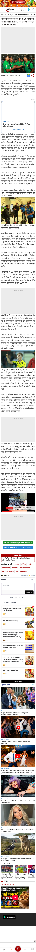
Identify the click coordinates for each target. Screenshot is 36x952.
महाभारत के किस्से (25, 568)
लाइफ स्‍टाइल (6, 568)
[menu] (3, 10)
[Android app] (9, 917)
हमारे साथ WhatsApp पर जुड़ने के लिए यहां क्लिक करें (18, 543)
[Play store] (29, 9)
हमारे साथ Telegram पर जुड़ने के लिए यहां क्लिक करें (18, 547)
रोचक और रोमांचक (21, 571)
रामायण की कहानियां (8, 571)
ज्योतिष (30, 564)
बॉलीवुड (10, 14)
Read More (9, 508)
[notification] (33, 9)
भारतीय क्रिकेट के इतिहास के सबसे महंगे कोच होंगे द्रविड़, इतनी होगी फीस (16, 559)
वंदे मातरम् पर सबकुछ (22, 14)
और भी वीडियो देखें (7, 884)
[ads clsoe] (35, 941)
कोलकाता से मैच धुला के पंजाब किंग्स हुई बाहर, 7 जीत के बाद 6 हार (7, 876)
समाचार (3, 14)
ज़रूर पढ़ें (7, 863)
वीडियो (6, 881)
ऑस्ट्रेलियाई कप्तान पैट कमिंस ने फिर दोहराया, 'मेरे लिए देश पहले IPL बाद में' (21, 876)
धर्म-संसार (14, 568)
